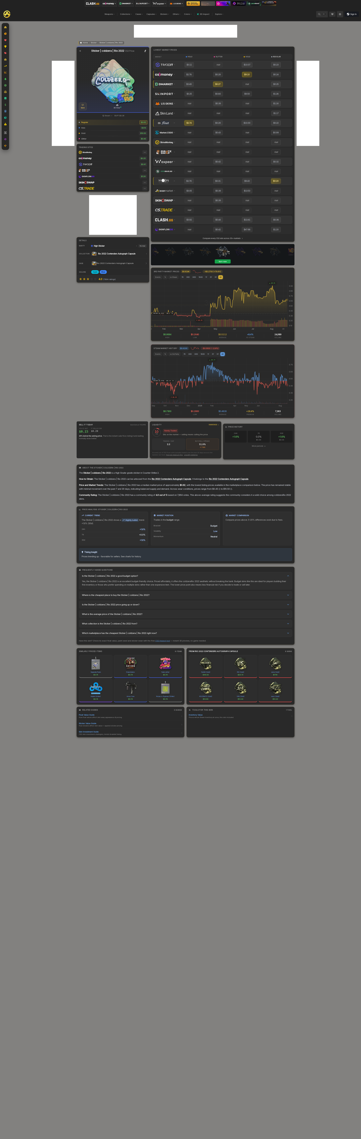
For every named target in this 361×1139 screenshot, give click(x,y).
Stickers (163, 14)
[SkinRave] (254, 3)
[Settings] (340, 14)
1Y (206, 277)
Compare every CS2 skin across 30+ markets (222, 238)
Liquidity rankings (191, 455)
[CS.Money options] (109, 3)
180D (201, 277)
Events (158, 277)
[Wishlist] (332, 14)
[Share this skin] (80, 51)
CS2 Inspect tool (162, 641)
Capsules (151, 14)
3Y (211, 277)
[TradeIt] (223, 3)
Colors (187, 14)
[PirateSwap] (208, 3)
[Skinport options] (143, 3)
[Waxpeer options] (159, 3)
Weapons (109, 14)
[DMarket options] (126, 3)
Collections (125, 14)
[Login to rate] (80, 279)
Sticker (94, 43)
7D (183, 277)
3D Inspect (204, 14)
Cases (138, 14)
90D (194, 277)
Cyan (95, 272)
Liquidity (184, 425)
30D (188, 277)
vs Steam (173, 277)
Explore (218, 14)
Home (85, 43)
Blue (103, 272)
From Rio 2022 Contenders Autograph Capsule (213, 651)
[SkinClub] (238, 3)
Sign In (353, 14)
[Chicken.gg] (269, 3)
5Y (216, 277)
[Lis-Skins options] (176, 3)
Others (176, 14)
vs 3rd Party (174, 354)
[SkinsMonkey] (193, 3)
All (221, 277)
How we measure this (174, 455)
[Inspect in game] (145, 51)
